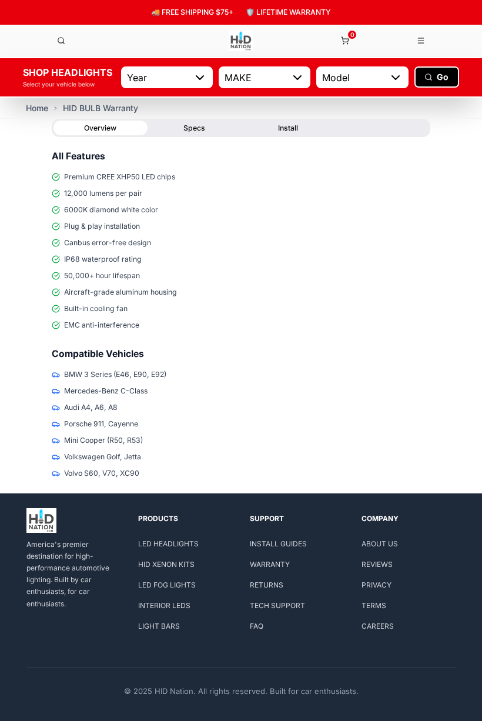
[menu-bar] (421, 40)
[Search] (61, 40)
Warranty (270, 564)
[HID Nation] (241, 41)
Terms (374, 605)
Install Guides (278, 543)
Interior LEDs (164, 605)
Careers (378, 626)
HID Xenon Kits (166, 564)
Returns (266, 584)
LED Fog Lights (167, 584)
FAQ (256, 626)
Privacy (376, 584)
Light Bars (159, 626)
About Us (380, 543)
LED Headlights (168, 543)
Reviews (377, 564)
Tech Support (277, 605)
